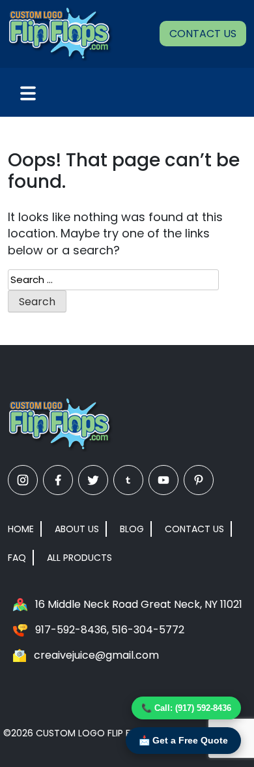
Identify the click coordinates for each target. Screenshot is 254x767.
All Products (79, 557)
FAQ (17, 557)
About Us (77, 528)
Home (21, 528)
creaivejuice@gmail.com (96, 655)
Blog (132, 528)
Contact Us (202, 33)
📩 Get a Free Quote (183, 740)
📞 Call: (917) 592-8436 (186, 708)
